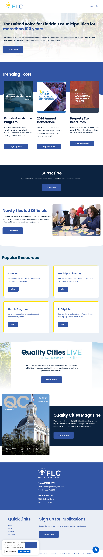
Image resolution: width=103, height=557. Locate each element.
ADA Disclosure (86, 553)
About (10, 525)
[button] (91, 6)
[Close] (31, 545)
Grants (11, 531)
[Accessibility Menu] (96, 550)
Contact (11, 534)
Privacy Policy (67, 553)
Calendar (12, 528)
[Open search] (97, 6)
